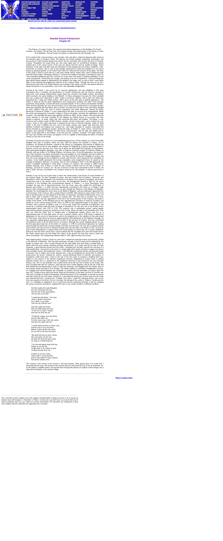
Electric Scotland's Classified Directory (60, 28)
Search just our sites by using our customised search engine (52, 21)
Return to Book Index (124, 378)
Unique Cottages (36, 28)
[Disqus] (39, 438)
